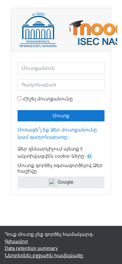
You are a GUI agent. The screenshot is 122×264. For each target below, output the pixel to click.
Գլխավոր (16, 241)
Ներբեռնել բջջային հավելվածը (44, 255)
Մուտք (61, 116)
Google (65, 182)
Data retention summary (31, 248)
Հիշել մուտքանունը (48, 99)
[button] (91, 156)
